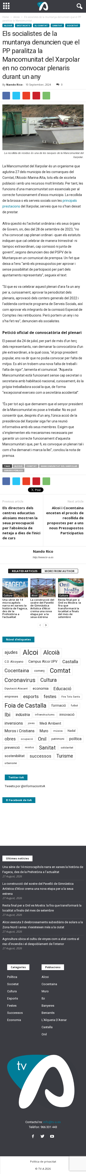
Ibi (8, 714)
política (75, 739)
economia (40, 688)
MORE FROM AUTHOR (60, 571)
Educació (62, 688)
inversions (14, 723)
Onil (42, 739)
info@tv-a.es (52, 1122)
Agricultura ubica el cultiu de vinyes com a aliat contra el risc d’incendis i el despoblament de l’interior (40, 941)
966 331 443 (49, 1127)
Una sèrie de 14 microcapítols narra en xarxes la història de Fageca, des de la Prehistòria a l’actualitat (15, 608)
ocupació (27, 739)
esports (31, 696)
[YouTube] (52, 1137)
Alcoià (8, 25)
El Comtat (41, 25)
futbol (74, 705)
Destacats (23, 25)
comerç (39, 670)
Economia (14, 1020)
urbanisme (11, 763)
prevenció (12, 747)
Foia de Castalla (25, 705)
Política (12, 977)
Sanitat (57, 25)
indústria (23, 714)
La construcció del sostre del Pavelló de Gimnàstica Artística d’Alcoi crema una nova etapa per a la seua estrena (42, 608)
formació (58, 705)
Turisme (64, 756)
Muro (43, 731)
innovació (67, 715)
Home (5, 17)
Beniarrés (48, 1013)
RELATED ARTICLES (25, 571)
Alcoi (35, 595)
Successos (15, 1013)
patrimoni (57, 739)
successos (40, 756)
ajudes (11, 652)
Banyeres (48, 1005)
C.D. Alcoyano (14, 661)
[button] (78, 6)
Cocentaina (17, 670)
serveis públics (13, 470)
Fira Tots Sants (70, 696)
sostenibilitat (15, 756)
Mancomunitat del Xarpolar (59, 466)
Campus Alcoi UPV (42, 662)
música (58, 730)
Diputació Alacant (16, 688)
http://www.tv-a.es (43, 557)
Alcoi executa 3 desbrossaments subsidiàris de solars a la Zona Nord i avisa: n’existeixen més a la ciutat (42, 924)
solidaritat (67, 747)
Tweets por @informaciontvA (25, 786)
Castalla (70, 661)
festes (50, 696)
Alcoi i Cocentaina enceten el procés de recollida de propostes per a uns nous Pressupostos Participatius (65, 520)
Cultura (8, 595)
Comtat (32, 466)
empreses (11, 696)
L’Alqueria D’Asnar (54, 1020)
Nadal (71, 730)
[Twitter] (43, 1137)
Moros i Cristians (19, 730)
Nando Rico (14, 84)
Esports (12, 998)
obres (10, 738)
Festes (11, 1005)
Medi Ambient (50, 723)
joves (31, 723)
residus (29, 747)
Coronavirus (20, 680)
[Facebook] (34, 1137)
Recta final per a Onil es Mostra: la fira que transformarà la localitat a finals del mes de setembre (69, 608)
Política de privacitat (43, 1161)
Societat (72, 25)
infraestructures (44, 714)
